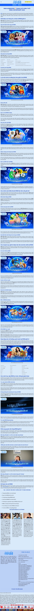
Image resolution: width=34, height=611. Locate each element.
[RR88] (17, 2)
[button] (1, 2)
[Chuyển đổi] (1, 493)
